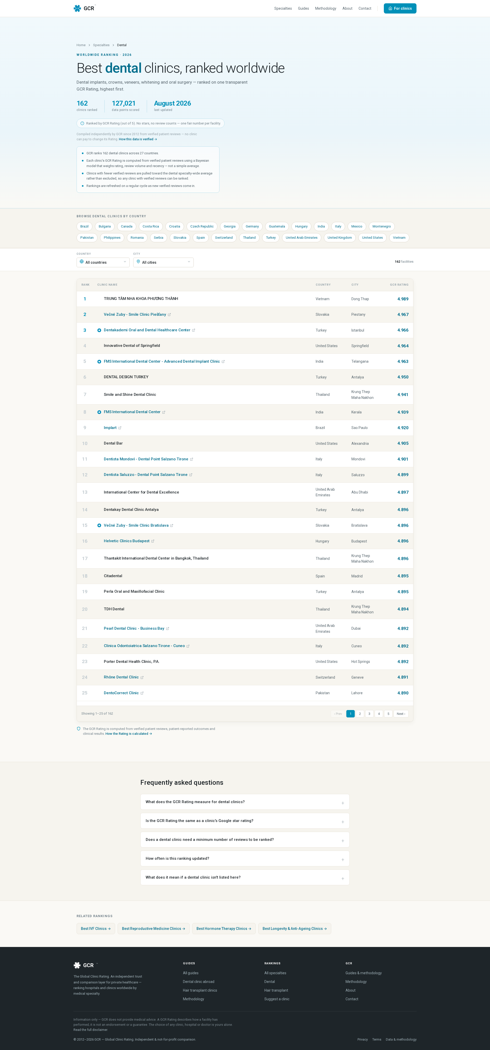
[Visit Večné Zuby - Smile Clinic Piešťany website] (169, 314)
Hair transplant (276, 990)
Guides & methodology (364, 973)
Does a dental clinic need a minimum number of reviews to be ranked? (210, 839)
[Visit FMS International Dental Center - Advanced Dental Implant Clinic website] (223, 361)
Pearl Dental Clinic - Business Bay (134, 628)
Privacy (363, 1039)
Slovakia (180, 237)
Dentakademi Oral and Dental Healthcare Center (147, 330)
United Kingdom (340, 237)
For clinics (403, 8)
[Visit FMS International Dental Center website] (163, 412)
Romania (137, 237)
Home (81, 45)
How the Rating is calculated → (128, 734)
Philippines (112, 237)
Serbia (158, 237)
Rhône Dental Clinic (121, 677)
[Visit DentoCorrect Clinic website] (142, 693)
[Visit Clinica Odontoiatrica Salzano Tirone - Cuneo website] (188, 646)
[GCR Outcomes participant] (99, 330)
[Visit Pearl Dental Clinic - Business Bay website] (167, 628)
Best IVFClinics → (96, 929)
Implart (110, 427)
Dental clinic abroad (198, 982)
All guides (191, 973)
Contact (365, 8)
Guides (303, 8)
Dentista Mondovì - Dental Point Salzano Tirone (146, 459)
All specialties (275, 973)
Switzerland (224, 237)
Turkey (271, 237)
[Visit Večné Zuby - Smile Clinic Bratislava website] (171, 525)
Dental (269, 982)
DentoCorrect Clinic (121, 693)
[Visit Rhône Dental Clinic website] (142, 677)
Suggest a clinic (276, 999)
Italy (338, 226)
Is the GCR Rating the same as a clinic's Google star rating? (199, 820)
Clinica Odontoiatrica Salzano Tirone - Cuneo (144, 645)
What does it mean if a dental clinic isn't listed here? (193, 877)
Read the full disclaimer (90, 1030)
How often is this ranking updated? (177, 858)
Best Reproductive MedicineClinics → (153, 929)
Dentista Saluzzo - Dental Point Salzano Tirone (146, 474)
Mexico (356, 226)
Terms (376, 1039)
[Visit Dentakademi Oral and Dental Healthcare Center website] (193, 330)
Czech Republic (202, 226)
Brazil (84, 226)
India (321, 226)
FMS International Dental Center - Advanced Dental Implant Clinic (162, 361)
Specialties (283, 8)
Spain (201, 237)
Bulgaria (105, 226)
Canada (126, 226)
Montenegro (382, 226)
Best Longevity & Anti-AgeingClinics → (295, 929)
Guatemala (277, 226)
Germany (252, 226)
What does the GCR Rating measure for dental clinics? (195, 802)
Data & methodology (401, 1039)
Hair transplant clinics (200, 990)
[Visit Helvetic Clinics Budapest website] (152, 541)
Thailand (249, 237)
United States (372, 237)
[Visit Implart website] (119, 427)
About (347, 8)
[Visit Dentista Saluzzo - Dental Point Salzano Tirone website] (190, 474)
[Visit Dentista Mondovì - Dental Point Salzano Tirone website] (191, 459)
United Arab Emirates (301, 237)
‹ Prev (338, 714)
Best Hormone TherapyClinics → (224, 929)
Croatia (174, 226)
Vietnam (399, 237)
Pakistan (87, 237)
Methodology (325, 8)
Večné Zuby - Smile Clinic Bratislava (136, 525)
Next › (401, 714)
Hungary (301, 226)
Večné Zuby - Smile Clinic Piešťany (135, 314)
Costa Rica (151, 226)
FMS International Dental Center (132, 412)
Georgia (230, 226)
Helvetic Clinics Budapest (127, 541)
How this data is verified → (138, 139)
